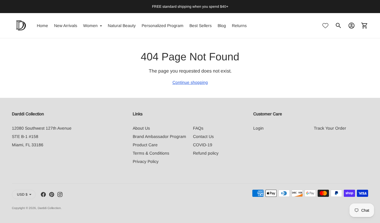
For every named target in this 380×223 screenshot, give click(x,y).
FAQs (198, 128)
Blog (222, 25)
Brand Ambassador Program (159, 136)
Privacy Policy (146, 161)
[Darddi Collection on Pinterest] (52, 194)
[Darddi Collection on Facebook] (43, 194)
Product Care (145, 144)
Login (258, 128)
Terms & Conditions (151, 153)
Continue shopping (190, 82)
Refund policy (205, 153)
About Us (141, 128)
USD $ (22, 194)
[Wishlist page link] (325, 26)
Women (90, 25)
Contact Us (203, 136)
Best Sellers (200, 25)
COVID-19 (202, 144)
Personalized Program (162, 25)
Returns (239, 25)
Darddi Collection (49, 208)
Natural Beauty (122, 25)
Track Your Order (330, 128)
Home (42, 25)
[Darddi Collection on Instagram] (60, 194)
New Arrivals (65, 25)
